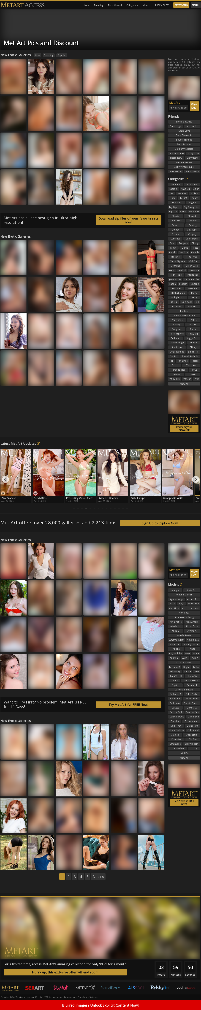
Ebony (195, 243)
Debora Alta (191, 721)
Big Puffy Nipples (184, 148)
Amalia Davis (184, 635)
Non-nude (186, 301)
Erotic (173, 247)
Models (146, 5)
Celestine (175, 698)
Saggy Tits (191, 338)
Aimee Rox (193, 599)
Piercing (176, 324)
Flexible (195, 252)
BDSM (183, 197)
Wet (197, 378)
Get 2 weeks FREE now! (184, 802)
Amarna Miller (176, 639)
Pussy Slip (193, 333)
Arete (196, 653)
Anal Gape (192, 184)
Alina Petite (176, 621)
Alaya (181, 603)
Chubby (175, 229)
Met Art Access (184, 162)
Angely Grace (191, 644)
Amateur (175, 184)
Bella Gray (174, 671)
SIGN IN (195, 5)
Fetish (172, 252)
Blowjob (192, 215)
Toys (194, 369)
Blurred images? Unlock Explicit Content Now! (100, 1005)
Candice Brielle (190, 680)
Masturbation (178, 292)
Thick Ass (191, 365)
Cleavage (192, 229)
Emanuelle (175, 743)
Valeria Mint (119, 126)
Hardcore (194, 270)
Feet (195, 247)
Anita (193, 648)
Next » (98, 876)
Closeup (176, 234)
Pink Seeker (176, 171)
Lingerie (195, 283)
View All (184, 383)
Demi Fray (175, 725)
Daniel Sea (193, 716)
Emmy (194, 748)
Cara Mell (192, 685)
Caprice (175, 685)
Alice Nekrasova (190, 608)
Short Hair (176, 347)
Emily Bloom (191, 743)
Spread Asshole (190, 356)
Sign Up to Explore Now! (160, 523)
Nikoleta (63, 647)
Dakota (175, 707)
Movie (194, 292)
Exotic (185, 247)
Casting (193, 225)
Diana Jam (192, 725)
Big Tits (173, 211)
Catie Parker (191, 693)
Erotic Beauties (184, 121)
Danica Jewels (176, 716)
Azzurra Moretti (38, 647)
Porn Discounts (184, 135)
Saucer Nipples (184, 139)
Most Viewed (115, 5)
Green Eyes (192, 265)
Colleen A (175, 703)
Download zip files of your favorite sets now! (128, 220)
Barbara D (174, 666)
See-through (177, 342)
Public (193, 329)
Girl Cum (193, 261)
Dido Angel (193, 730)
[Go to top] (192, 1000)
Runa (6, 831)
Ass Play (182, 193)
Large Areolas (191, 279)
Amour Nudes (176, 153)
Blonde (175, 215)
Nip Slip (173, 301)
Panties (184, 311)
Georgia (62, 270)
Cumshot (175, 238)
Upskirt (192, 374)
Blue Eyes (176, 220)
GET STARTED (181, 5)
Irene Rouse (9, 647)
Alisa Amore (192, 621)
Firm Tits (183, 252)
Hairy (172, 270)
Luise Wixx (91, 126)
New (86, 5)
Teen (174, 365)
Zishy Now (193, 153)
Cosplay (192, 234)
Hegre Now (176, 157)
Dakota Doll (175, 712)
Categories (132, 5)
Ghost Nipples (177, 261)
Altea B (175, 630)
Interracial (192, 274)
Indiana (145, 574)
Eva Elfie (184, 752)
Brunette (176, 225)
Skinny (193, 347)
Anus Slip (186, 188)
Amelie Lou (193, 639)
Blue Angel (192, 675)
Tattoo (195, 360)
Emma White (64, 611)
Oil (197, 301)
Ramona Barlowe (39, 791)
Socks (173, 356)
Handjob (181, 270)
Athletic (194, 193)
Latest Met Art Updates (18, 443)
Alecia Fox (193, 603)
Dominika (176, 739)
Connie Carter (191, 703)
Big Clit (193, 202)
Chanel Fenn (191, 698)
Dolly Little (191, 734)
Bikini (183, 211)
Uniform (176, 374)
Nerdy (194, 297)
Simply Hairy (192, 171)
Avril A (195, 657)
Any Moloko (175, 653)
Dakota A (192, 707)
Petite (193, 319)
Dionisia (175, 734)
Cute (172, 243)
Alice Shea (184, 612)
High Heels (176, 274)
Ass (172, 193)
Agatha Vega (176, 599)
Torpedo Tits (178, 369)
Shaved (194, 342)
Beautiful (176, 202)
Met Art (174, 102)
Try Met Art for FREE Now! (128, 704)
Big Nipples (175, 207)
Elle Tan (145, 344)
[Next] (195, 479)
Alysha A (191, 630)
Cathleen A (175, 693)
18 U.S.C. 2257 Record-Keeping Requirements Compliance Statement (67, 997)
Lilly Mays (118, 574)
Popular (62, 55)
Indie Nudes (192, 126)
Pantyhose (177, 319)
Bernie (187, 671)
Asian (196, 188)
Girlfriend (175, 265)
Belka (116, 381)
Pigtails (192, 324)
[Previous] (5, 479)
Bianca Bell (92, 574)
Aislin (172, 603)
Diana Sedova (176, 730)
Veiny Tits (174, 378)
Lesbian (183, 283)
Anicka (176, 648)
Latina (172, 283)
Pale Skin (192, 306)
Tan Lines (182, 360)
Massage (192, 288)
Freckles (175, 256)
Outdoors (176, 306)
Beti (197, 671)
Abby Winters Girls (184, 166)
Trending (98, 5)
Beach (195, 197)
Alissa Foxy (147, 307)
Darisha (175, 721)
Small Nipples (177, 351)
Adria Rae (192, 590)
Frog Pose (191, 256)
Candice (174, 680)
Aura (6, 755)
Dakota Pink (192, 712)
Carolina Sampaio (184, 689)
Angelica (174, 644)
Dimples (183, 243)
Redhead (175, 338)
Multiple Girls (178, 297)
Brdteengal (175, 126)
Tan (171, 360)
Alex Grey (174, 608)
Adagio (175, 590)
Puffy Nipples (177, 333)
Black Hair (193, 211)
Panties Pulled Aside (184, 315)
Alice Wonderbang (184, 617)
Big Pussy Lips (191, 207)
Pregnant (177, 329)
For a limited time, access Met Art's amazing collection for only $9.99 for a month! (66, 964)
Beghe (186, 666)
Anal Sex (173, 188)
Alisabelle (175, 626)
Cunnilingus (192, 238)
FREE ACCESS (162, 5)
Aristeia (174, 657)
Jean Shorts (175, 279)
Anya (187, 653)
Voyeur (187, 378)
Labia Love (184, 130)
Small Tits (193, 351)
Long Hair (176, 288)
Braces (193, 220)
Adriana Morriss (184, 594)
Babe (172, 197)
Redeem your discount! (184, 428)
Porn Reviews (184, 144)
